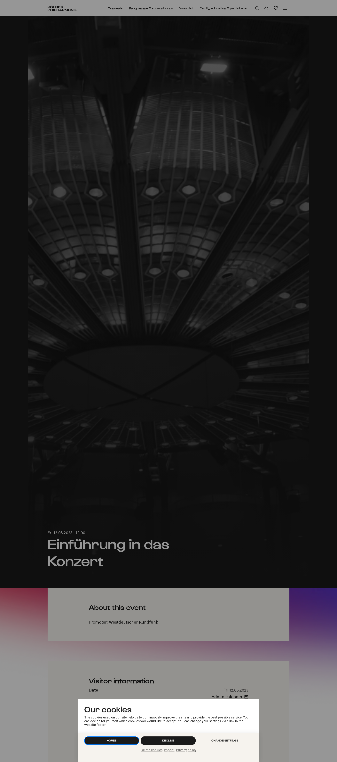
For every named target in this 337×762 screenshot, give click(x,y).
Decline (168, 740)
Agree (111, 740)
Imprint (169, 750)
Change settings (224, 740)
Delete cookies (151, 750)
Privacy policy (186, 750)
